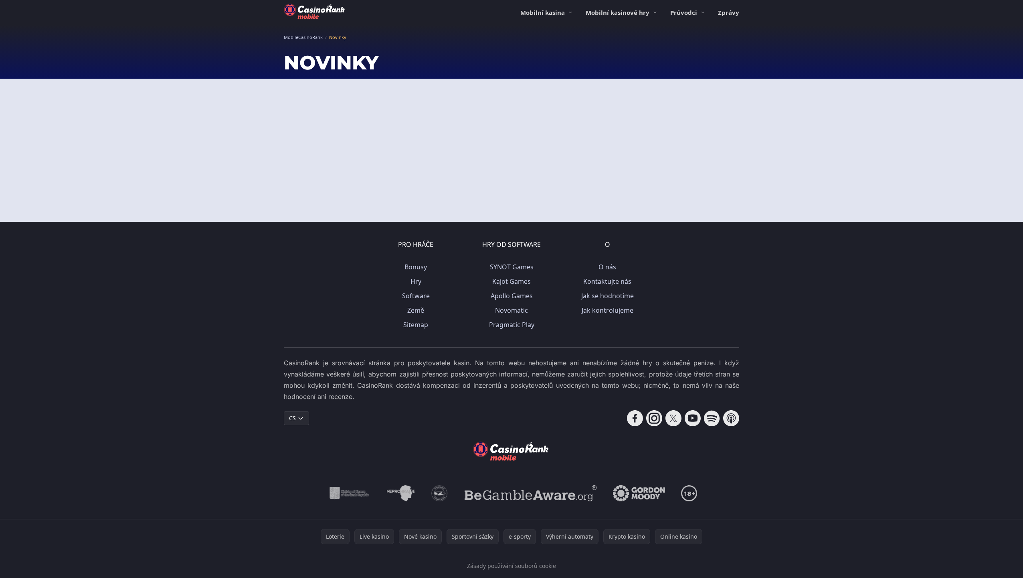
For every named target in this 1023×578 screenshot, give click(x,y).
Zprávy (728, 12)
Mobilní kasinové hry (617, 12)
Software (416, 295)
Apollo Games (512, 295)
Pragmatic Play (511, 324)
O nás (607, 267)
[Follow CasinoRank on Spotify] (712, 418)
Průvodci (683, 12)
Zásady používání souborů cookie (511, 566)
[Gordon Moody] (639, 493)
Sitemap (415, 324)
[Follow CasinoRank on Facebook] (635, 418)
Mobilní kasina (542, 12)
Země (415, 310)
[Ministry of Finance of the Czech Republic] (348, 493)
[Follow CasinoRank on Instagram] (654, 418)
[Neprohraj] (400, 493)
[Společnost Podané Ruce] (440, 493)
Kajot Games (511, 281)
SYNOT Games (512, 267)
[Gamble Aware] (531, 493)
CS (292, 418)
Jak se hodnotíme (607, 295)
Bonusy (415, 267)
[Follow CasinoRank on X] (673, 418)
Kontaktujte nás (607, 281)
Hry (415, 281)
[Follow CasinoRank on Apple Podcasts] (731, 418)
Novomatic (511, 310)
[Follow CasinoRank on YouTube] (693, 418)
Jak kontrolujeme (607, 310)
